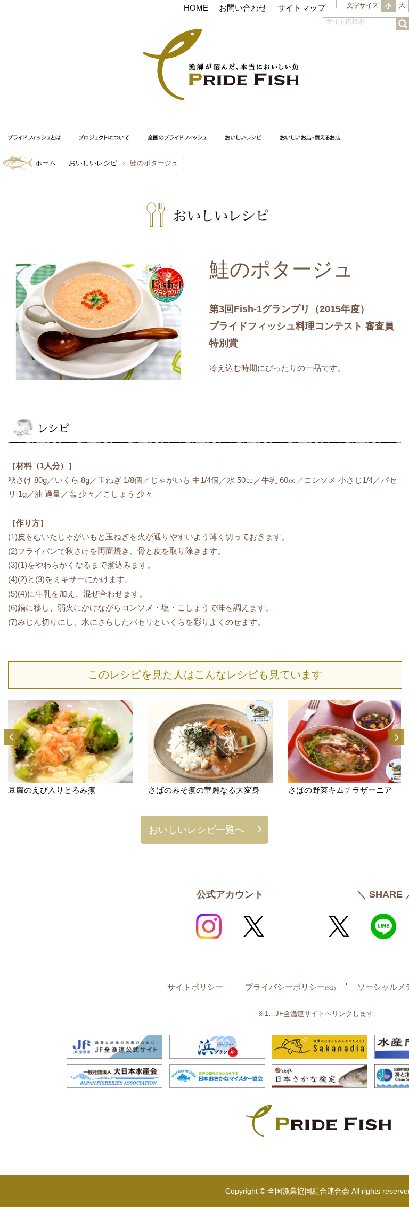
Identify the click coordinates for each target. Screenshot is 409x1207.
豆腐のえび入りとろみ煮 (52, 790)
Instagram (209, 926)
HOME (196, 7)
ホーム (45, 163)
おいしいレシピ (93, 163)
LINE (383, 926)
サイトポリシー (195, 987)
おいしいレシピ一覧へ (196, 829)
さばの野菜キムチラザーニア (340, 790)
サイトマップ (301, 7)
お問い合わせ (243, 7)
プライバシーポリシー (290, 987)
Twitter (253, 926)
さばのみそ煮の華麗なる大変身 (204, 790)
